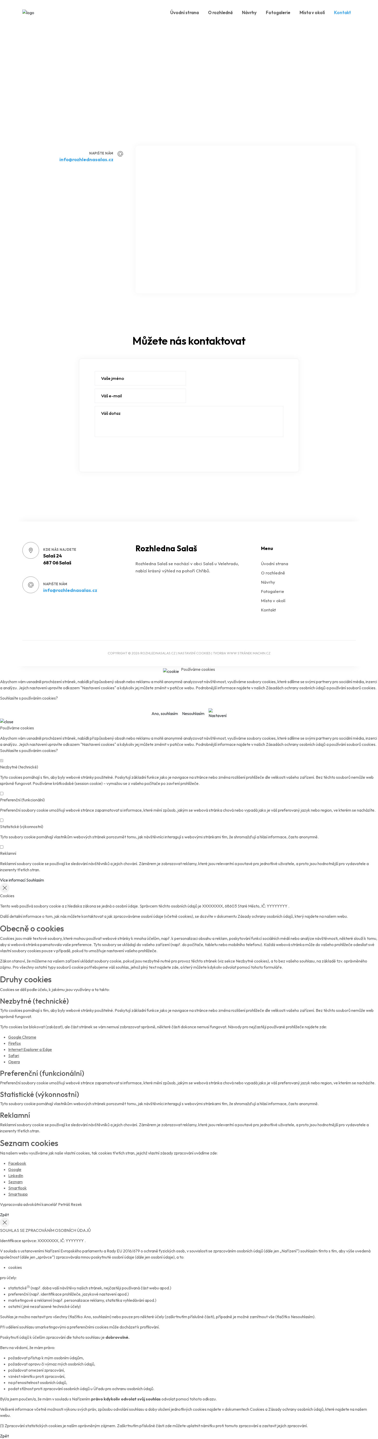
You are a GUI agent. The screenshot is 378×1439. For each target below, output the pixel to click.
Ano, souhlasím (164, 713)
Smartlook (17, 1187)
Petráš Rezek (70, 1204)
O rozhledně (220, 12)
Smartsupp (18, 1194)
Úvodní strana (184, 12)
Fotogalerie (278, 12)
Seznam (15, 1181)
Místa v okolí (312, 12)
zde (175, 967)
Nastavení (218, 715)
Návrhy (249, 12)
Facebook (17, 1163)
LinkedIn (15, 1175)
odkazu (209, 1398)
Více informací (12, 880)
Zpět (4, 1214)
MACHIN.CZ (262, 653)
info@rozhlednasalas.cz (86, 159)
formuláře (273, 967)
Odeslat (108, 453)
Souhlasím (35, 880)
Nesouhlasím (193, 713)
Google (14, 1169)
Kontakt (342, 12)
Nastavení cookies (194, 653)
